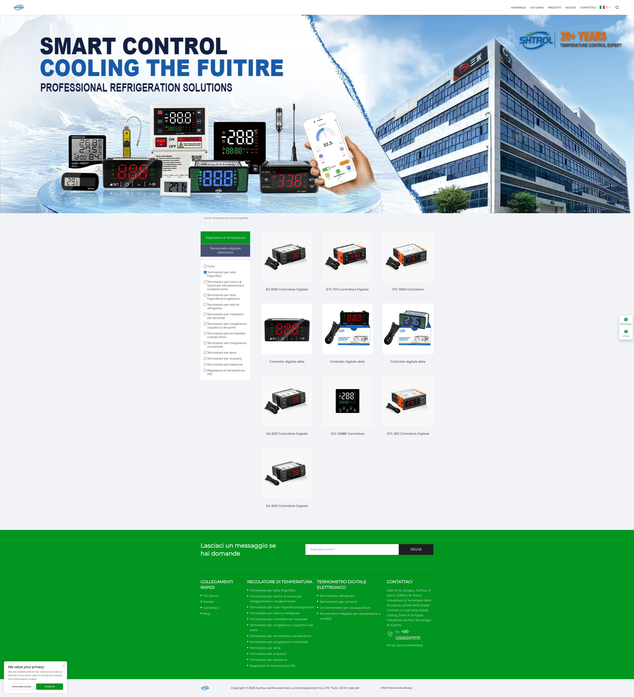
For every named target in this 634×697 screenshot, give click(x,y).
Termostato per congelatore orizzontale (227, 344)
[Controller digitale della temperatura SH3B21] (347, 328)
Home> (208, 218)
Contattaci (588, 7)
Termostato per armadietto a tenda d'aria (226, 335)
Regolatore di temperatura (225, 237)
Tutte (211, 266)
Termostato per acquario (224, 358)
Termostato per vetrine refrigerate (223, 306)
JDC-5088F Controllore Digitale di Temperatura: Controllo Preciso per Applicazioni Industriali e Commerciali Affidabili (347, 435)
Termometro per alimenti (338, 602)
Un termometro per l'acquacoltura (345, 608)
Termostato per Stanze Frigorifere (230, 218)
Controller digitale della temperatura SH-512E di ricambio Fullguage (408, 363)
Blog (206, 614)
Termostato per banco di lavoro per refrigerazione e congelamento (225, 285)
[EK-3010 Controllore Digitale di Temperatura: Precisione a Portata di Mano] (287, 473)
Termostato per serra (221, 352)
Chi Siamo (537, 7)
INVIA (416, 549)
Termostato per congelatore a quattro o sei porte (227, 325)
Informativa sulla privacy (396, 687)
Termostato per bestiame (225, 364)
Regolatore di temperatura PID (226, 372)
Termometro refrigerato (337, 596)
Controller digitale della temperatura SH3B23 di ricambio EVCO (287, 363)
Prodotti (555, 7)
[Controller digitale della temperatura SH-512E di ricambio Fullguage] (408, 328)
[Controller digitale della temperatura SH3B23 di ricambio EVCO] (287, 328)
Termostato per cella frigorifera (221, 274)
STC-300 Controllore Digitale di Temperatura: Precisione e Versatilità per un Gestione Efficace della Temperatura (408, 435)
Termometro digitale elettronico (225, 250)
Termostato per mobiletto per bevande (225, 316)
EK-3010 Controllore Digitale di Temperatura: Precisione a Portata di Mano (287, 507)
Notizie (570, 7)
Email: (405, 645)
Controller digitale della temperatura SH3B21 (347, 363)
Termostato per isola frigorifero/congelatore (223, 296)
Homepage (518, 7)
